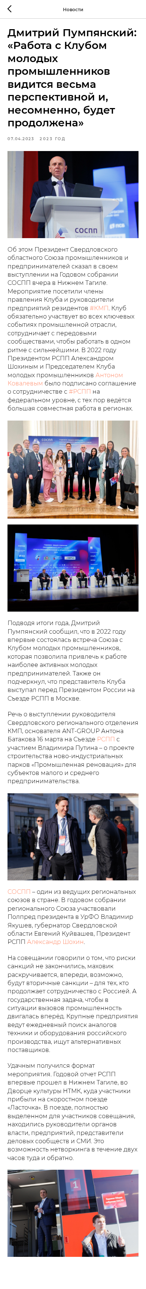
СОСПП (19, 891)
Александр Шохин (55, 941)
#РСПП (80, 391)
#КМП (99, 308)
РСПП (106, 739)
